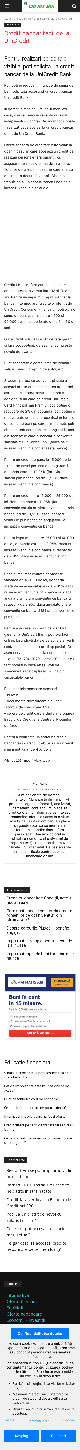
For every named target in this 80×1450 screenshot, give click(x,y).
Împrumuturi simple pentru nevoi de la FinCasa (39, 943)
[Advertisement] (40, 237)
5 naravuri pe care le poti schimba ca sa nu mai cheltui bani (39, 1075)
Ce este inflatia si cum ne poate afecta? (35, 1107)
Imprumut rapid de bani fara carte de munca (40, 956)
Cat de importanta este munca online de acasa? (36, 1088)
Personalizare (38, 1421)
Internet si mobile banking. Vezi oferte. (35, 1116)
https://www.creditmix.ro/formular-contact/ (40, 789)
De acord (58, 1436)
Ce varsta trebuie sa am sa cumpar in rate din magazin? (38, 1140)
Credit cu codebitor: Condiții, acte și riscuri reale (39, 900)
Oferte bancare (22, 19)
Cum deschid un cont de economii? (32, 1099)
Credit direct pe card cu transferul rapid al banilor (38, 1127)
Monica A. (40, 783)
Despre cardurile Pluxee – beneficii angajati (39, 930)
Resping (21, 1436)
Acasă (7, 19)
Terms (9, 1420)
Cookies (69, 1420)
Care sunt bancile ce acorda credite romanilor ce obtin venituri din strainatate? (39, 915)
